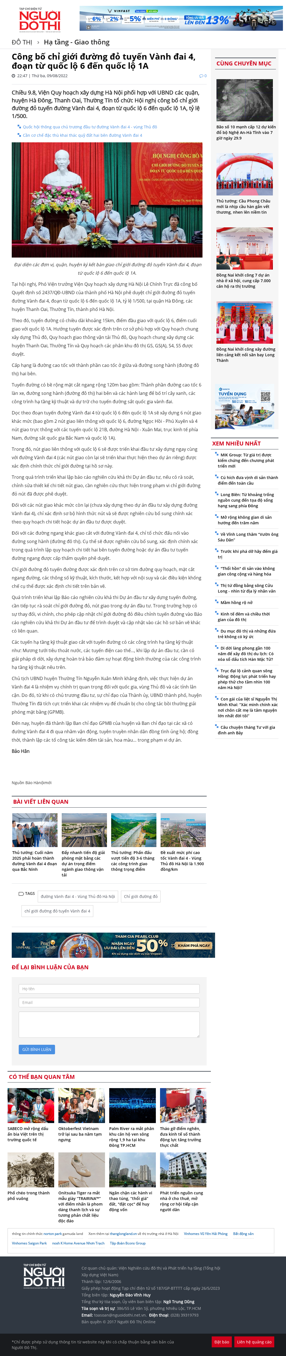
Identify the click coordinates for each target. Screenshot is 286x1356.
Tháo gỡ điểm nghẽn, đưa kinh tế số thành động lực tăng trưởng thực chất (180, 1137)
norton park (53, 1233)
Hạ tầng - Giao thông (75, 41)
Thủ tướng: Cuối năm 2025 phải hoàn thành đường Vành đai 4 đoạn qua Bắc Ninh (34, 861)
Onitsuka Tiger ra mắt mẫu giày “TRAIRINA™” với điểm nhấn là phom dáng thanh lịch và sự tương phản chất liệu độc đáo (80, 1206)
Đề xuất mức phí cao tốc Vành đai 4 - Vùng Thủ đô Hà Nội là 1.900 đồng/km (182, 861)
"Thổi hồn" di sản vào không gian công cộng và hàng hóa (246, 571)
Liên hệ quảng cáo (254, 1342)
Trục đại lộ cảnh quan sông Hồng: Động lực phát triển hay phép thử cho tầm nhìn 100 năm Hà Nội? (247, 679)
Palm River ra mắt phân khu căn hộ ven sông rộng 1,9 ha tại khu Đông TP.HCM (131, 1137)
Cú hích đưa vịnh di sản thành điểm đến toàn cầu (248, 480)
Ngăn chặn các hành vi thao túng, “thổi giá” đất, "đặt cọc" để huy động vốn (130, 1201)
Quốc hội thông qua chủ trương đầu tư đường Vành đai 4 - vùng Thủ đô (90, 126)
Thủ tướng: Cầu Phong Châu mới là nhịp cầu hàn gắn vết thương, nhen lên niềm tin (243, 206)
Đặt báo (221, 1342)
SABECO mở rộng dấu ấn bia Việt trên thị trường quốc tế (28, 1134)
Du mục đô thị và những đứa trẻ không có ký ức (247, 633)
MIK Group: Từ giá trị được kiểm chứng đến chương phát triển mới (246, 460)
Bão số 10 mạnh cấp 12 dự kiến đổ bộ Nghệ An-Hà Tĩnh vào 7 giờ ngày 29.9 (246, 132)
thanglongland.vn (123, 1233)
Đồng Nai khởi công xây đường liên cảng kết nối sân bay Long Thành (245, 354)
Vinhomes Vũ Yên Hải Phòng (206, 1233)
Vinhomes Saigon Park (29, 1243)
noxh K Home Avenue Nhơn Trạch (78, 1243)
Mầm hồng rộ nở (236, 602)
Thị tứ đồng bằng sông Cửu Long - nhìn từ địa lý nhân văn (247, 588)
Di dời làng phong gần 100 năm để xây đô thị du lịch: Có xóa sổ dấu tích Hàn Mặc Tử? (246, 653)
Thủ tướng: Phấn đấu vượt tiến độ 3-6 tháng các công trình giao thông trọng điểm (132, 861)
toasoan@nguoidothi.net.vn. (120, 1315)
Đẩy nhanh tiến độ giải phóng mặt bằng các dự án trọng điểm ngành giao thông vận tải (83, 864)
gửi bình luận (36, 1049)
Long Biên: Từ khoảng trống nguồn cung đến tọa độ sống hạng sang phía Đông (246, 500)
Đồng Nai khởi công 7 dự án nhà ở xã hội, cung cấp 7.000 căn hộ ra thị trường (243, 280)
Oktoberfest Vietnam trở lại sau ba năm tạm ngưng (80, 1134)
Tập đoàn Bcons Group (128, 1243)
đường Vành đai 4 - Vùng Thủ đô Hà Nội (78, 896)
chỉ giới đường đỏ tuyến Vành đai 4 (57, 911)
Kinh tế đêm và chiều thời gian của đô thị (244, 616)
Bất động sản (243, 1233)
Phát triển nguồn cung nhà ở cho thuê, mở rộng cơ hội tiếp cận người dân (181, 1201)
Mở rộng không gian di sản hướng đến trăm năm (245, 520)
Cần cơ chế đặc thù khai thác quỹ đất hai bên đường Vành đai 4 (82, 135)
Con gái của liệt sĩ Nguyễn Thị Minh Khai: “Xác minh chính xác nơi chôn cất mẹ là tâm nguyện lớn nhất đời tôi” (248, 707)
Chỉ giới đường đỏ (141, 896)
